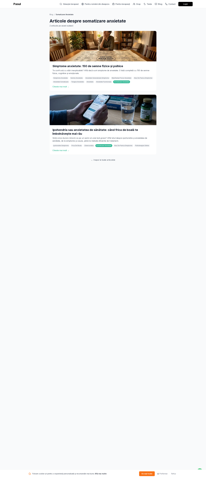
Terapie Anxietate (77, 82)
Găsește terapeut (71, 4)
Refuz (173, 474)
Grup (138, 4)
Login (185, 4)
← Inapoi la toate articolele (103, 160)
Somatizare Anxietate (121, 82)
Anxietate (90, 82)
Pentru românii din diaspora (97, 4)
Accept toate (147, 474)
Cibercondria (88, 145)
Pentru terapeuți (123, 4)
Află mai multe (101, 474)
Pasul (17, 4)
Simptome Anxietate (60, 78)
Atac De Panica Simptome (143, 78)
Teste (149, 4)
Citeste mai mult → (60, 86)
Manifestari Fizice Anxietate (121, 78)
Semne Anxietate (77, 78)
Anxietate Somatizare (60, 82)
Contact (171, 4)
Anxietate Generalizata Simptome (97, 78)
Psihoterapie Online (142, 145)
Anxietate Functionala (103, 82)
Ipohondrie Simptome (61, 145)
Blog (160, 4)
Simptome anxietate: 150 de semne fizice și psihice (87, 66)
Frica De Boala (77, 145)
